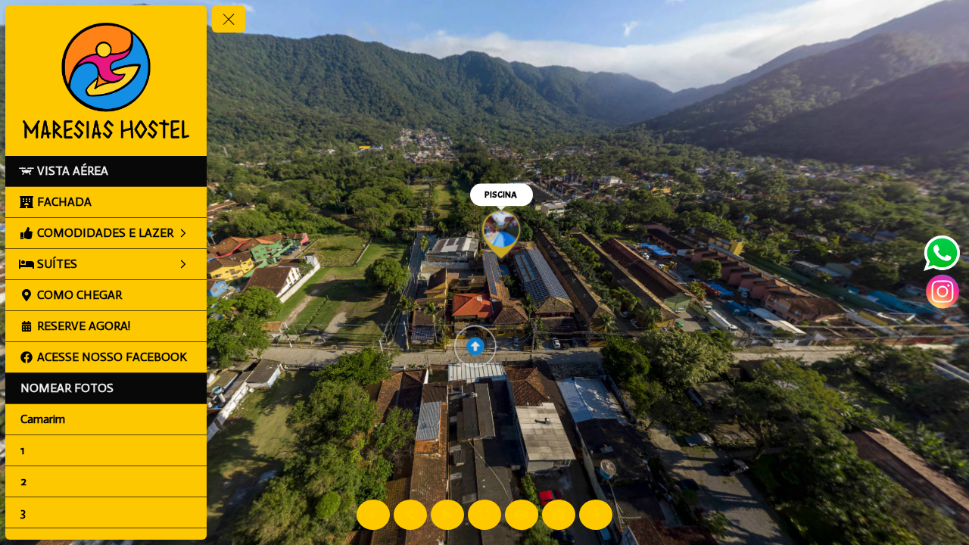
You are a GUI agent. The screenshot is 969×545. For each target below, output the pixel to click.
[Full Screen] (484, 515)
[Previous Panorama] (373, 515)
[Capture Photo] (558, 515)
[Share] (410, 515)
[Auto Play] (447, 515)
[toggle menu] (228, 19)
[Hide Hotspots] (521, 515)
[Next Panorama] (595, 515)
